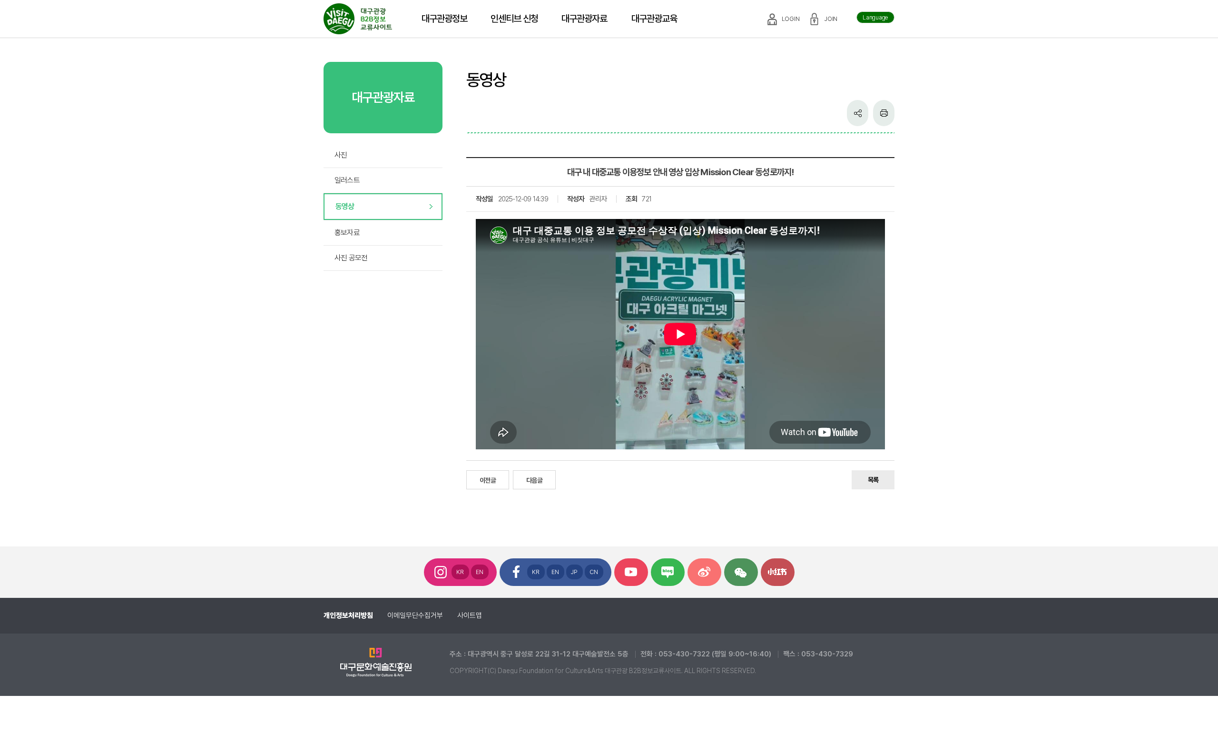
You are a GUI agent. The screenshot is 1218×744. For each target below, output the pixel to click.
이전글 (488, 480)
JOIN (831, 18)
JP (574, 571)
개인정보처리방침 (348, 615)
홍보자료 (347, 232)
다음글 (534, 480)
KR (460, 571)
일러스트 (347, 180)
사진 (340, 154)
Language (875, 17)
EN (480, 571)
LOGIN (791, 18)
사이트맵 (469, 615)
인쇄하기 (883, 113)
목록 (873, 480)
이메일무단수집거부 (415, 615)
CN (594, 571)
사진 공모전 (350, 257)
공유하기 (857, 113)
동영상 (344, 206)
